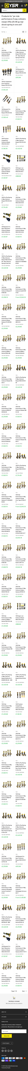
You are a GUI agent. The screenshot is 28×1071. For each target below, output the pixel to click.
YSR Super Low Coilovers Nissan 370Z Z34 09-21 (20, 169)
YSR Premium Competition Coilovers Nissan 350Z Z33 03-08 (20, 706)
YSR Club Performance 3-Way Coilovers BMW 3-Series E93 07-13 (7, 978)
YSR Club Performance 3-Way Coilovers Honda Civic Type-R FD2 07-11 (21, 498)
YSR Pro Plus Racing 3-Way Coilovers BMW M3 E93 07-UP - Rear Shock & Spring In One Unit (7, 829)
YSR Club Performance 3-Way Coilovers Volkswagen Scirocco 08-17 (21, 889)
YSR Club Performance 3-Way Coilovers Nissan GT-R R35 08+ (7, 290)
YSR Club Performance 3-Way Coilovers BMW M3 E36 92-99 (7, 409)
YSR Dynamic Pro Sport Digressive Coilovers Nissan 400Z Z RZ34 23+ (6, 229)
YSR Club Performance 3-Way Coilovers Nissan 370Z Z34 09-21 (7, 53)
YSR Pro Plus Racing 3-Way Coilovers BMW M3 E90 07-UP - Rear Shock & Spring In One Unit (21, 766)
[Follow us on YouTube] (8, 1051)
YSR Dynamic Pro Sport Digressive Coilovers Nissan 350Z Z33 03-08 (6, 949)
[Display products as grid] (23, 31)
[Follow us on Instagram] (6, 1051)
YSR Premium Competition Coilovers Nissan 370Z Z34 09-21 (6, 141)
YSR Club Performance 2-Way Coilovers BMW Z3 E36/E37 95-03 (7, 589)
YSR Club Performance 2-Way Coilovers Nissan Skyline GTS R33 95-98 (21, 797)
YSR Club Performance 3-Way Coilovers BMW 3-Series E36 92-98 (7, 350)
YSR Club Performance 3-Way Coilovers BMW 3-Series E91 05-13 (21, 919)
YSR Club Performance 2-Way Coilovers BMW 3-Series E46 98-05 (7, 438)
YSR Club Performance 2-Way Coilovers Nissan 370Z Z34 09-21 (21, 112)
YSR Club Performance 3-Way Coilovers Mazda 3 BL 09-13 (7, 380)
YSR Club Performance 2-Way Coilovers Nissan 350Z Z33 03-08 (21, 229)
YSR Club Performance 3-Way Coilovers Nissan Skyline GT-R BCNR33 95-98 (21, 259)
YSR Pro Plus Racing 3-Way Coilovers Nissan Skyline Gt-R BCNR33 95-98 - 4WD (7, 677)
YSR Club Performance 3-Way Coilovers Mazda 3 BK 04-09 (7, 648)
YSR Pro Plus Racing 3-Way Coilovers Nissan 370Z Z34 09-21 (21, 141)
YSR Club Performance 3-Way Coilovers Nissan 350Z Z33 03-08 (21, 200)
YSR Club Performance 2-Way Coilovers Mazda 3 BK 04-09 (21, 409)
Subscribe (6, 1036)
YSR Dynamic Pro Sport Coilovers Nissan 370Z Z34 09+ (21, 71)
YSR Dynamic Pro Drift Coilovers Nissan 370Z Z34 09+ (7, 111)
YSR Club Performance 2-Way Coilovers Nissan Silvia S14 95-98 (21, 978)
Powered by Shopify (6, 1067)
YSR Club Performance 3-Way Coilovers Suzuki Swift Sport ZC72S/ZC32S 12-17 (21, 529)
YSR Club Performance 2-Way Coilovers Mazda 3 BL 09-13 (21, 438)
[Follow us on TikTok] (11, 1051)
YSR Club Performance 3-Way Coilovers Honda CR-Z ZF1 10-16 (7, 859)
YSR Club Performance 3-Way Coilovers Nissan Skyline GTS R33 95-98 (7, 320)
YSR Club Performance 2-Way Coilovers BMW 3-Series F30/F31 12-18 (7, 618)
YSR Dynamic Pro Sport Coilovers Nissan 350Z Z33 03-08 (21, 859)
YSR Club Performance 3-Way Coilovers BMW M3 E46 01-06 (21, 648)
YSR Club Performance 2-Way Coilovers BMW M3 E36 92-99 (7, 796)
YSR (2, 48)
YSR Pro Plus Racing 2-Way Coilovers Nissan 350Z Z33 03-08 (21, 468)
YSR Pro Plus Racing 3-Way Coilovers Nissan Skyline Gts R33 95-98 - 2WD (7, 919)
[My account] (22, 5)
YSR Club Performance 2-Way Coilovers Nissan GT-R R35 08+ (7, 559)
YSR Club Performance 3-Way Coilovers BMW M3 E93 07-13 (21, 736)
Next (23, 991)
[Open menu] (2, 5)
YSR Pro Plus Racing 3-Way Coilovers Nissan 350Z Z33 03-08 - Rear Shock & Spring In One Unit (7, 259)
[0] (25, 5)
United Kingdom (5, 1043)
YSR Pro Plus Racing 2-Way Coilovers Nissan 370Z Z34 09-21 (7, 200)
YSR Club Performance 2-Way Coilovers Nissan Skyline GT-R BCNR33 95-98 (7, 498)
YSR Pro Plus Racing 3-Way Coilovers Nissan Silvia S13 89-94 (21, 828)
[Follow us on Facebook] (3, 1051)
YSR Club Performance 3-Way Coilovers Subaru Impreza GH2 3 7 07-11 (21, 949)
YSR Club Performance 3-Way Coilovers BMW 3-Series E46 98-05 (21, 350)
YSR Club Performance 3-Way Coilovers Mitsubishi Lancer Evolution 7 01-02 (7, 889)
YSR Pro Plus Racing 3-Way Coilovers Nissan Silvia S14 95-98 (21, 677)
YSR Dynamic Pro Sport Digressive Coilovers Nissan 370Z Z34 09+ (6, 170)
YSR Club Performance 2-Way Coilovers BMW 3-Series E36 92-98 (7, 765)
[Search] (24, 10)
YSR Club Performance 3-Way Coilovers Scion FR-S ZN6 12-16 (21, 319)
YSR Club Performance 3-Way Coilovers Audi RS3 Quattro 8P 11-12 (21, 559)
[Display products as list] (25, 31)
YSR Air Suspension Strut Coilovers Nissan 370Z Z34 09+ (7, 83)
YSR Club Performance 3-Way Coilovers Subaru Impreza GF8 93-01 (21, 589)
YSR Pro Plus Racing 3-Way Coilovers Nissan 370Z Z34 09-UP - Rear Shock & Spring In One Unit (21, 54)
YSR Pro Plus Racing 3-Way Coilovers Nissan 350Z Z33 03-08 (21, 380)
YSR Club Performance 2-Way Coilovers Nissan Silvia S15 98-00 (7, 528)
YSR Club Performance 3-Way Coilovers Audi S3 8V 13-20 (21, 290)
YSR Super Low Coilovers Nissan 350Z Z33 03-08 (20, 617)
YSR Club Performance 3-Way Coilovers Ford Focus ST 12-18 (7, 736)
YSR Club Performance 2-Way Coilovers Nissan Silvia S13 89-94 (7, 468)
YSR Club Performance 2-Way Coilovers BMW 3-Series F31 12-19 (7, 706)
